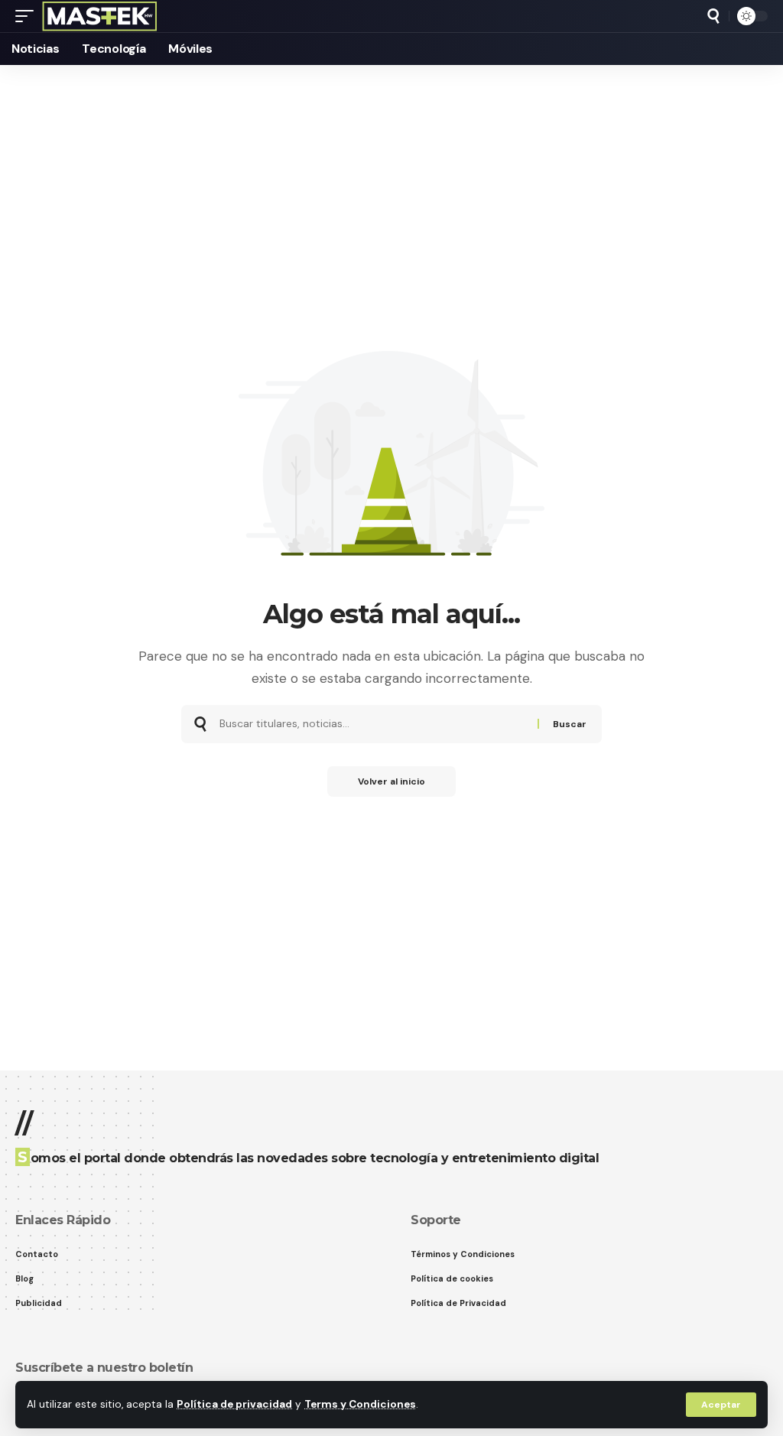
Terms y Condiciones (360, 1404)
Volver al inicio (391, 781)
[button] (721, 1404)
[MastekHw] (99, 16)
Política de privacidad (234, 1404)
